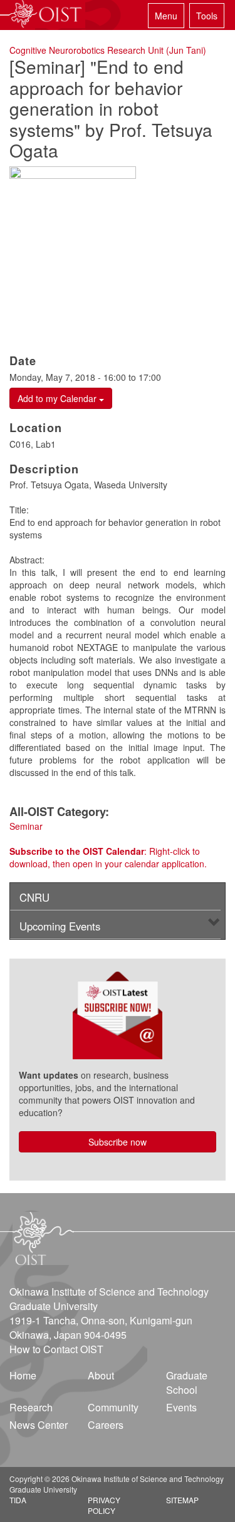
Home (22, 1375)
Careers (105, 1425)
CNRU (34, 897)
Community (113, 1407)
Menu (166, 15)
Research (31, 1407)
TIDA (17, 1499)
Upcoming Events (59, 926)
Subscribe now (117, 1142)
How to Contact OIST (56, 1349)
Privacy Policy (104, 1505)
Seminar (26, 826)
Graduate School (186, 1382)
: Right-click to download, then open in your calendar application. (108, 857)
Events (181, 1407)
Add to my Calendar (58, 398)
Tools (206, 15)
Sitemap (182, 1499)
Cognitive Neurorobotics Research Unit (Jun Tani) (107, 50)
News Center (38, 1425)
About (101, 1375)
